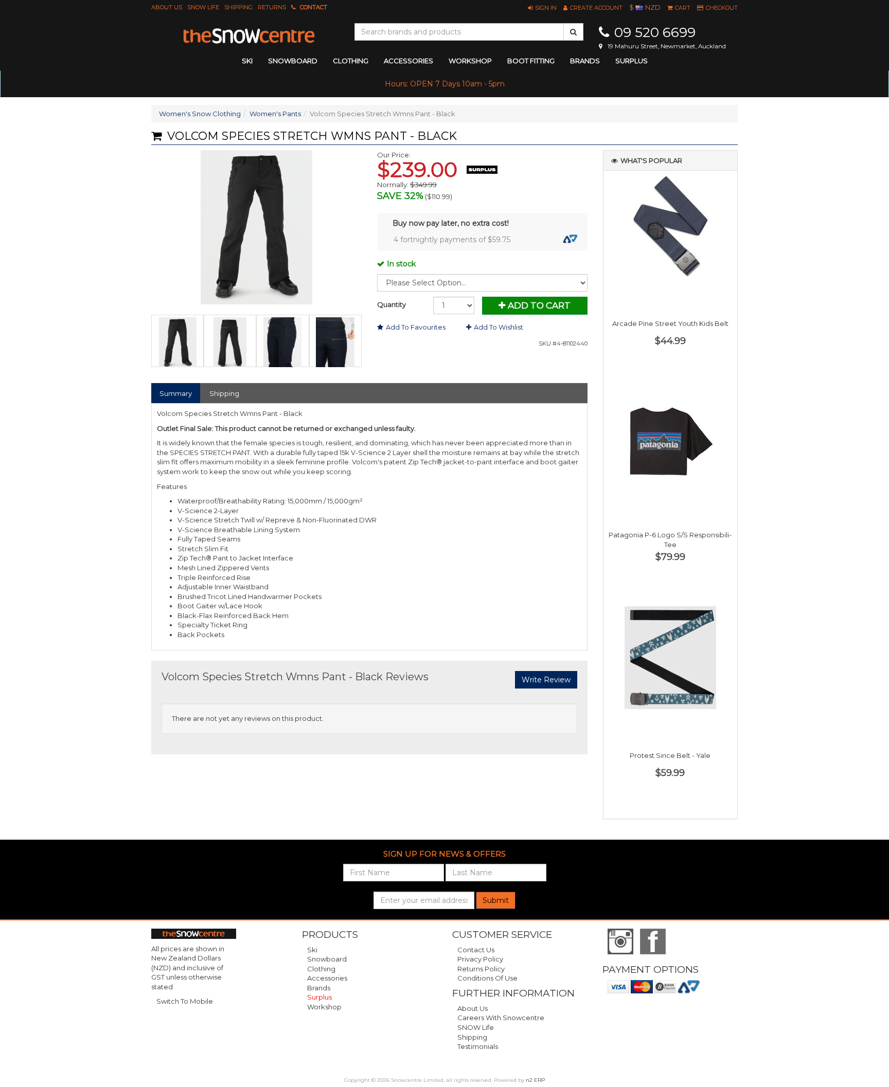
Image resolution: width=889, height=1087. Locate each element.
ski (247, 61)
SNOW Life (203, 7)
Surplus (631, 61)
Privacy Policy (480, 959)
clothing (350, 61)
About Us (166, 7)
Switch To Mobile (184, 1001)
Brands (585, 61)
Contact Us (475, 950)
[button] (542, 8)
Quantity (391, 304)
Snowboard (327, 959)
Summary (175, 393)
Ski (312, 950)
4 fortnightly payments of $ (452, 239)
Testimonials (477, 1046)
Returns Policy (481, 969)
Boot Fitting (531, 61)
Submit (496, 900)
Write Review (546, 679)
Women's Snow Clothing (200, 114)
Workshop (470, 61)
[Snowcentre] (249, 36)
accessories (408, 61)
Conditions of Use (487, 978)
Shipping (238, 7)
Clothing (321, 969)
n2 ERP (535, 1080)
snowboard (292, 61)
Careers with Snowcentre (500, 1017)
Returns (272, 7)
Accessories (327, 978)
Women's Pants (275, 114)
